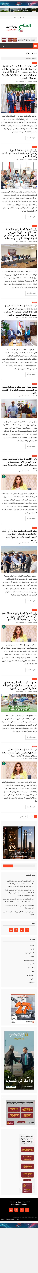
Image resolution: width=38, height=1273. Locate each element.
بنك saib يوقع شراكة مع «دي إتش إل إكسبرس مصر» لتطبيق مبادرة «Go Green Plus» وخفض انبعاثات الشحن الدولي (18, 900)
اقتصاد (32, 945)
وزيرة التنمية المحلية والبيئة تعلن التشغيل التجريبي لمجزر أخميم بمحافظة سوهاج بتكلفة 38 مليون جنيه (19, 752)
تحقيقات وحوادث (29, 960)
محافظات (34, 63)
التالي (21, 816)
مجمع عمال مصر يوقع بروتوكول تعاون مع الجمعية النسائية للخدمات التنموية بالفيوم (19, 390)
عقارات (32, 979)
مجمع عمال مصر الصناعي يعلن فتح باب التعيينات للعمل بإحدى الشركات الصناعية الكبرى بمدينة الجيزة (20, 685)
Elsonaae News (32, 81)
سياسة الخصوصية (10, 1219)
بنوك (32, 956)
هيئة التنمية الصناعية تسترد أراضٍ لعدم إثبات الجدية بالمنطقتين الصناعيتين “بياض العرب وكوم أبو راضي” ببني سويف (19, 536)
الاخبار (32, 949)
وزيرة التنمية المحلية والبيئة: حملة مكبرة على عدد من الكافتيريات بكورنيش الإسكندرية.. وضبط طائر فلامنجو (19, 616)
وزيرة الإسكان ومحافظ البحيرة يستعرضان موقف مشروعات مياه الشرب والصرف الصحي (19, 153)
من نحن (2, 1219)
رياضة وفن (31, 968)
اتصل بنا (17, 1219)
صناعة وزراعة (30, 975)
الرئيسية (34, 58)
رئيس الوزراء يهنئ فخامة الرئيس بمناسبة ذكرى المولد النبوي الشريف (18, 913)
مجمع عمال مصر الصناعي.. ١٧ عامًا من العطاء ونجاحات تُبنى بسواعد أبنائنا (19, 907)
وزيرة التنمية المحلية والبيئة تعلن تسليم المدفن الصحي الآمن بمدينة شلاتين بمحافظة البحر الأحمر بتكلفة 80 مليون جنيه (19, 464)
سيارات (32, 971)
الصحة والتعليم (30, 953)
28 (25, 816)
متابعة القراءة (31, 138)
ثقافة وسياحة (30, 964)
